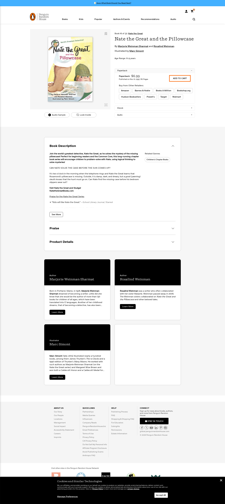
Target (163, 96)
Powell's (151, 96)
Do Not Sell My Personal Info (95, 444)
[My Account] (186, 10)
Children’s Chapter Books (157, 159)
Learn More (58, 313)
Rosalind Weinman (164, 46)
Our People (59, 415)
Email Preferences (90, 430)
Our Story (58, 412)
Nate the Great (135, 33)
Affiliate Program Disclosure (95, 448)
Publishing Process (119, 412)
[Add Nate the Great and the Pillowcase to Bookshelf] (105, 33)
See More (56, 214)
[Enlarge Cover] (106, 105)
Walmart (176, 96)
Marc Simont (136, 51)
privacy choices (133, 489)
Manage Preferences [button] (67, 496)
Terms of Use (88, 433)
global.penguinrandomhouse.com (154, 431)
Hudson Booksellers (131, 96)
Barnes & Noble (142, 90)
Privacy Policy (88, 437)
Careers (57, 433)
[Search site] (194, 19)
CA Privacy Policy (90, 441)
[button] (64, 19)
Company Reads (90, 422)
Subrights (115, 426)
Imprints (57, 437)
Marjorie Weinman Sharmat (133, 46)
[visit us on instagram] (166, 428)
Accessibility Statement (64, 430)
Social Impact (59, 426)
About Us (59, 408)
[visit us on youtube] (151, 428)
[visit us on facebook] (142, 428)
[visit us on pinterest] (161, 428)
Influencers (87, 419)
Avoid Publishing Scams (93, 452)
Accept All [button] (161, 495)
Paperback (154, 70)
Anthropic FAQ (89, 455)
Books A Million (163, 90)
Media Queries (89, 415)
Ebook (154, 108)
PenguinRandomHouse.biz (94, 426)
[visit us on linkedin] (156, 428)
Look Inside (85, 114)
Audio (154, 114)
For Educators (117, 422)
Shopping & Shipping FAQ (122, 419)
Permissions (116, 430)
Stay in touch (155, 421)
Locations (58, 419)
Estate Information (119, 433)
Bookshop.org (183, 90)
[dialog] (112, 490)
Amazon (125, 90)
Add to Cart (180, 78)
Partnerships (88, 412)
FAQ (113, 415)
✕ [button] (221, 480)
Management (60, 422)
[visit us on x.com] (147, 428)
